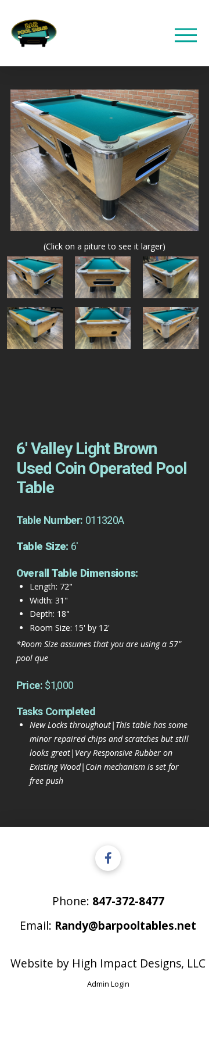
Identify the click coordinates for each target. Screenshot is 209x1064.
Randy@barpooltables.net (125, 925)
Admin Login (108, 984)
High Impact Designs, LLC (139, 963)
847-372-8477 (128, 901)
